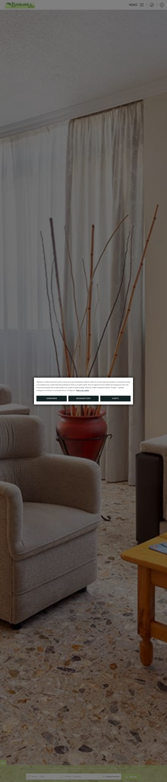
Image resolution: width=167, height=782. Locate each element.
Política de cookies (82, 390)
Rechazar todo (83, 398)
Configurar (51, 398)
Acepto (115, 398)
